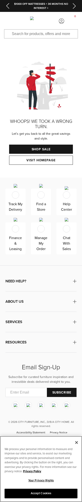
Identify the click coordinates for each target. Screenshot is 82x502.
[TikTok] (66, 405)
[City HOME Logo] (41, 21)
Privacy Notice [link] (58, 432)
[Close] (77, 442)
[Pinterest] (54, 405)
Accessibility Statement (30, 432)
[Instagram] (15, 405)
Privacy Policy (32, 471)
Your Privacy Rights (41, 480)
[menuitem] (7, 21)
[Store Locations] (20, 21)
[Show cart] (75, 21)
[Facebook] (28, 405)
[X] (41, 405)
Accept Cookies (41, 493)
